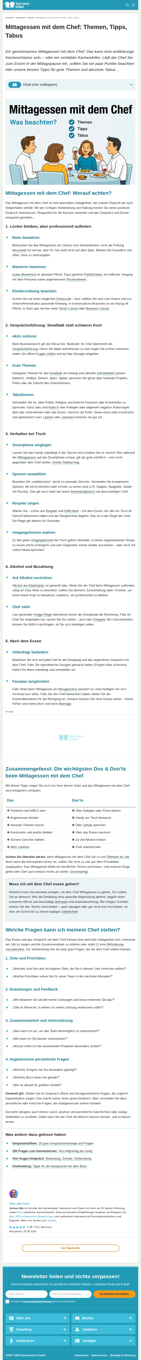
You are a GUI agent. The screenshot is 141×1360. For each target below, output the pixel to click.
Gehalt (87, 825)
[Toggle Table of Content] (70, 85)
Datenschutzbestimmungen (37, 1301)
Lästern (48, 417)
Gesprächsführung (25, 349)
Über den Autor (19, 1203)
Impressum (81, 1355)
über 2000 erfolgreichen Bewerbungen (31, 1216)
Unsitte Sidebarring (65, 462)
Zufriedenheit (106, 373)
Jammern (67, 417)
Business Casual (97, 308)
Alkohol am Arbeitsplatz (28, 585)
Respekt (51, 511)
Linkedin (51, 1220)
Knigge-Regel (43, 614)
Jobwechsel (70, 911)
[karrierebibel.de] (17, 5)
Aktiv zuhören (19, 847)
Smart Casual (68, 308)
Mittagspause (27, 457)
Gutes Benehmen (24, 274)
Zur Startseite (70, 1248)
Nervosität (19, 250)
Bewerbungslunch (83, 491)
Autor (19, 1212)
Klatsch (53, 407)
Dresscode (63, 299)
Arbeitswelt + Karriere (25, 18)
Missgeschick (67, 689)
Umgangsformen (42, 540)
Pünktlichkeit (93, 274)
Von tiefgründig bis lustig (52, 1151)
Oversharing (78, 871)
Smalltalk (56, 373)
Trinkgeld (99, 619)
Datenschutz (99, 1355)
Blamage (65, 703)
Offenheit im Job (117, 857)
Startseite (10, 18)
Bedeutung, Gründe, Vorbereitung (51, 1158)
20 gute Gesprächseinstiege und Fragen (52, 1143)
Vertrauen (61, 902)
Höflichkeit (71, 511)
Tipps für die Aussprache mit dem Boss (49, 1166)
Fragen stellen (46, 354)
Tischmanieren (76, 279)
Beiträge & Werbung (122, 1355)
